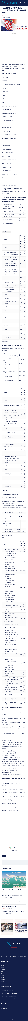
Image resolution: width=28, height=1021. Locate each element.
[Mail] (15, 1019)
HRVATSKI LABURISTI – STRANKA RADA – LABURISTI (10, 673)
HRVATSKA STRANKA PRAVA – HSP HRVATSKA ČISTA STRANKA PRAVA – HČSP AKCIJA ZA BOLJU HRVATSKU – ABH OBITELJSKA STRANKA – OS (11, 619)
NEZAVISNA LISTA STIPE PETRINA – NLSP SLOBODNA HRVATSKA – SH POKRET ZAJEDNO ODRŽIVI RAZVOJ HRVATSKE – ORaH (10, 663)
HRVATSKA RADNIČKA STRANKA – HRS (9, 699)
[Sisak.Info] (9, 2)
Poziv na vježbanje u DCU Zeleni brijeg (11, 901)
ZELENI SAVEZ (8, 695)
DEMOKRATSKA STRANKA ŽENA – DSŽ (11, 690)
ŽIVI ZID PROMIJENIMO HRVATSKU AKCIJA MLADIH (11, 605)
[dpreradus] (10, 848)
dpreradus (16, 847)
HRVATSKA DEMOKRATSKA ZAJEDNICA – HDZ (11, 550)
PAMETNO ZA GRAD (7, 610)
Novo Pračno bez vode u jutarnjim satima (12, 895)
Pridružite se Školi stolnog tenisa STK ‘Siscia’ (13, 911)
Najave (3, 908)
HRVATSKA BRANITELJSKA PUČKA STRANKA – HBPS (11, 703)
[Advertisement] (14, 48)
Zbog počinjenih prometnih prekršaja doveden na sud (11, 998)
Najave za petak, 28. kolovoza (9, 906)
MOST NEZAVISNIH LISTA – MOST (11, 571)
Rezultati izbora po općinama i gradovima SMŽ (21, 931)
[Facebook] (12, 1019)
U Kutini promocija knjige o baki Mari (7, 933)
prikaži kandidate (6, 232)
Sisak (3, 903)
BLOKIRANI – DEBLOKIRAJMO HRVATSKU (11, 686)
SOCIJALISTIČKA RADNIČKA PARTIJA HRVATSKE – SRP (11, 682)
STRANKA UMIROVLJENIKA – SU (11, 655)
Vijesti (3, 15)
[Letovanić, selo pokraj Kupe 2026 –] (14, 879)
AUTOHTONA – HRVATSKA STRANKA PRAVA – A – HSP (11, 678)
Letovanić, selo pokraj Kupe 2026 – (12, 890)
